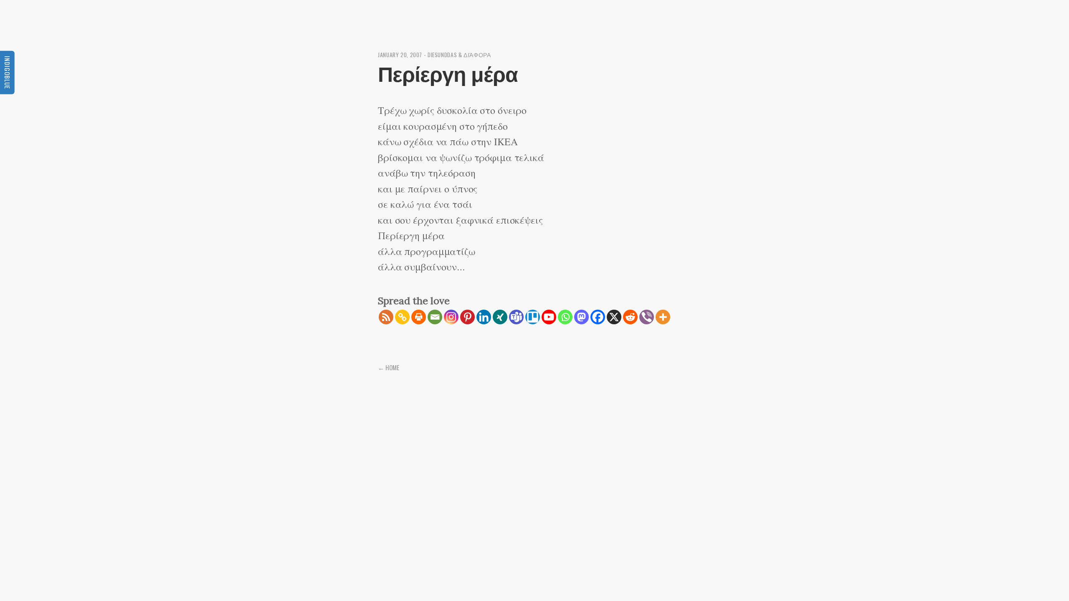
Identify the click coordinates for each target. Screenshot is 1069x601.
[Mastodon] (581, 317)
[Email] (435, 317)
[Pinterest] (467, 317)
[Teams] (516, 317)
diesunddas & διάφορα (459, 55)
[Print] (418, 317)
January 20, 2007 (400, 55)
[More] (663, 317)
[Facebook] (597, 317)
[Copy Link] (402, 317)
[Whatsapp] (565, 317)
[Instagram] (451, 317)
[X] (614, 317)
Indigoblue (7, 72)
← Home (388, 367)
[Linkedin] (483, 317)
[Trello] (532, 317)
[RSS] (386, 317)
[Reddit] (630, 317)
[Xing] (500, 317)
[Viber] (646, 317)
